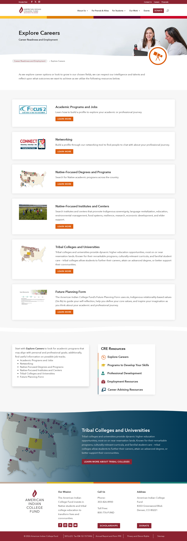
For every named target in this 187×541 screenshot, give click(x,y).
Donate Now (23, 2)
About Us (81, 11)
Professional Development (124, 373)
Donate (144, 525)
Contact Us (148, 2)
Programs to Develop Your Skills (128, 365)
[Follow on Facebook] (60, 525)
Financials (165, 2)
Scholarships (109, 525)
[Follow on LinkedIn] (70, 525)
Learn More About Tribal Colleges (107, 461)
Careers (156, 2)
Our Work (133, 11)
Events (147, 11)
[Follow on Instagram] (65, 525)
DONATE (158, 10)
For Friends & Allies (100, 11)
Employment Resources (122, 381)
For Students (117, 11)
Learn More (64, 119)
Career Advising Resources (125, 389)
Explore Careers (118, 357)
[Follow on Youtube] (75, 525)
